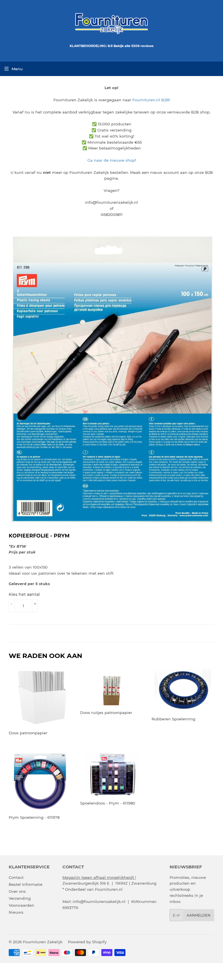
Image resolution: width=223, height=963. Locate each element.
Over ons (17, 891)
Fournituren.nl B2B (150, 100)
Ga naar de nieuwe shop (111, 160)
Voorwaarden (21, 905)
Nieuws (16, 912)
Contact (16, 877)
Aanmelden (199, 915)
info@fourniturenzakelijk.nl (99, 901)
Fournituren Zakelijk (42, 941)
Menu (17, 68)
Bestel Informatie (25, 884)
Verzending (20, 898)
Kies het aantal (24, 594)
